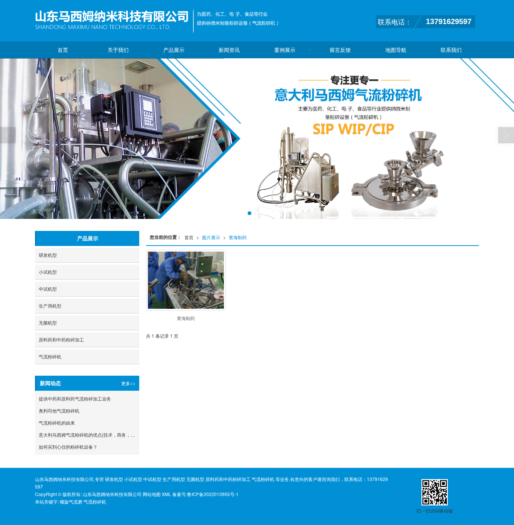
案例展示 (284, 49)
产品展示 (173, 49)
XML (166, 494)
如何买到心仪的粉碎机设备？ (68, 446)
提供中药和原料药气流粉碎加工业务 (75, 398)
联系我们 (451, 49)
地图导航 (395, 49)
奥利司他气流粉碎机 (59, 410)
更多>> (128, 383)
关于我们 (118, 49)
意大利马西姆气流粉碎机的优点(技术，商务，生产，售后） (89, 434)
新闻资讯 (229, 49)
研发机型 (48, 255)
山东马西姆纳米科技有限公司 (112, 494)
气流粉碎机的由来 (57, 422)
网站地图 (152, 494)
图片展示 (211, 237)
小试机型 (48, 272)
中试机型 (48, 288)
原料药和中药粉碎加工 (61, 339)
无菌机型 (48, 322)
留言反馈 (340, 49)
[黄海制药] (186, 280)
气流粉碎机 (50, 356)
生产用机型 (50, 305)
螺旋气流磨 (71, 501)
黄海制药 (238, 237)
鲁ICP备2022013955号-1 (213, 494)
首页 (63, 49)
